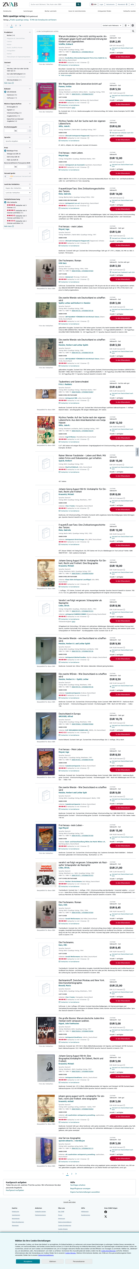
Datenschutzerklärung (64, 1222)
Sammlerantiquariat (72, 693)
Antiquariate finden (104, 11)
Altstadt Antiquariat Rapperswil (77, 135)
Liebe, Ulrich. (64, 606)
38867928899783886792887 (82, 392)
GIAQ (73, 107)
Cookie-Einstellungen (108, 1251)
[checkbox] (5, 35)
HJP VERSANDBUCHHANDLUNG (76, 730)
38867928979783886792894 (82, 573)
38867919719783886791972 (82, 611)
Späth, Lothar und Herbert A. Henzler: (75, 303)
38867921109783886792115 (82, 1148)
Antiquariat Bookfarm (73, 1037)
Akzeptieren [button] (28, 1261)
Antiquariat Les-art (72, 203)
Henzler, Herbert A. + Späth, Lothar (74, 679)
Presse (60, 1215)
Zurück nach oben (69, 1202)
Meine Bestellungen (18, 1222)
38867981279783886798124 (82, 52)
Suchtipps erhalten (77, 1185)
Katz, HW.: (63, 945)
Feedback (137, 451)
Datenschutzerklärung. (46, 1255)
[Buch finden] (78, 4)
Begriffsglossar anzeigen (80, 1188)
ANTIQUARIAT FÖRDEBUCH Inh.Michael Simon (82, 317)
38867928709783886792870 (82, 431)
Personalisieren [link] (79, 1261)
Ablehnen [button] (52, 1261)
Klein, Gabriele (65, 530)
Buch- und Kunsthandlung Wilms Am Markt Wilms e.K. (85, 842)
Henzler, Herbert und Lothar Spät (73, 792)
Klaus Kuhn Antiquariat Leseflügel (78, 579)
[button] (7, 25)
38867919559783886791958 (82, 760)
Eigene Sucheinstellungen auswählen (85, 1192)
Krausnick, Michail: (66, 494)
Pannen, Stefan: (65, 86)
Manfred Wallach (71, 467)
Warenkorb (15, 1225)
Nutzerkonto (110, 4)
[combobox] (52, 4)
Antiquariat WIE (71, 398)
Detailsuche (7, 11)
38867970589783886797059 (82, 271)
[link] (132, 25)
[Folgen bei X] (105, 1217)
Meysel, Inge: (64, 229)
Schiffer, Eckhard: (66, 44)
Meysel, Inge (64, 752)
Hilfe (132, 4)
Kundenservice (85, 1215)
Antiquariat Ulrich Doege (74, 539)
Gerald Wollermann (72, 918)
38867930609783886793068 (82, 724)
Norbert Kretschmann (73, 881)
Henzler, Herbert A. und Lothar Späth (74, 643)
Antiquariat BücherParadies (75, 657)
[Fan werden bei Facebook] (105, 1212)
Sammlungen (28, 11)
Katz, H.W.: (63, 905)
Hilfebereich (85, 1211)
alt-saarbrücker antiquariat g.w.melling (80, 1115)
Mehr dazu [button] (8, 226)
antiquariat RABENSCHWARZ (75, 614)
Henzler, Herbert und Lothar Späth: (73, 345)
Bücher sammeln (50, 11)
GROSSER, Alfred (66, 716)
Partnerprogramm (40, 1215)
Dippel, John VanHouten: (69, 1023)
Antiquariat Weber (72, 100)
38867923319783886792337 (82, 94)
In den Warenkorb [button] (123, 57)
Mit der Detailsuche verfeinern (44, 20)
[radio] (5, 95)
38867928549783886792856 (82, 1031)
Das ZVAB (61, 1211)
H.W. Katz (63, 263)
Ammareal (69, 277)
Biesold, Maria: (65, 985)
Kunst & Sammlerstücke (77, 11)
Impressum (61, 1218)
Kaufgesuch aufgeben (15, 1190)
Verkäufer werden (129, 11)
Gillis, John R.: (64, 126)
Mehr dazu (8, 83)
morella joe (80, 1141)
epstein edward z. (66, 1141)
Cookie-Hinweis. (70, 1253)
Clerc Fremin (70, 506)
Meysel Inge (64, 155)
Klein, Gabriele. (65, 194)
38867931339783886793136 (82, 310)
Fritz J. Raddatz (65, 384)
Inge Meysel (64, 828)
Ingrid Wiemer (70, 437)
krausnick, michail (66, 1101)
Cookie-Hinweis (63, 1229)
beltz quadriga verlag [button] (20, 20)
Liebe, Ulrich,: (64, 868)
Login (101, 4)
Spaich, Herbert (65, 461)
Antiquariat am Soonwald (74, 165)
